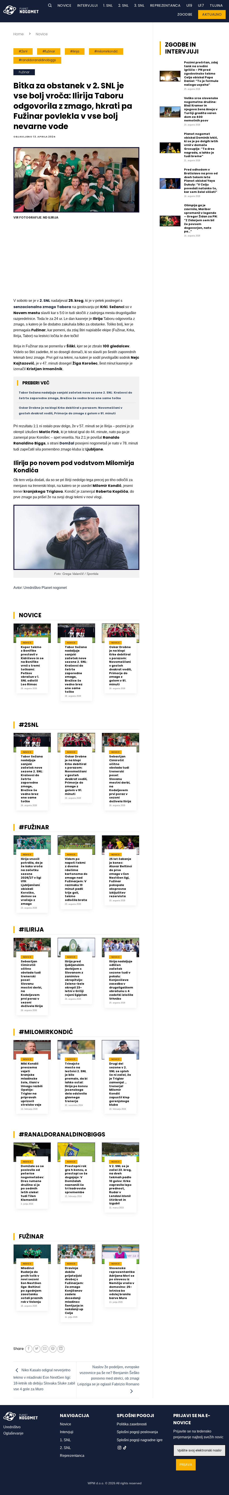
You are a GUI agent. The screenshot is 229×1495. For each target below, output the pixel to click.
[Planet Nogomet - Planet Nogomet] (21, 10)
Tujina (216, 5)
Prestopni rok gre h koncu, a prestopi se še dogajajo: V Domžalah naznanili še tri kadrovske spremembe (76, 1179)
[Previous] (8, 665)
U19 (189, 5)
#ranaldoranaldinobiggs (37, 60)
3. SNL (139, 5)
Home (18, 34)
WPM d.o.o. (96, 1483)
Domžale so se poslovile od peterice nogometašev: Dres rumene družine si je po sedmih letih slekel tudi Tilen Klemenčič (32, 1183)
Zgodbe (185, 14)
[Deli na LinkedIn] (61, 1349)
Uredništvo (12, 1427)
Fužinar (24, 72)
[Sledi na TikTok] (125, 1448)
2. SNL (123, 5)
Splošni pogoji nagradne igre (140, 1440)
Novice (64, 5)
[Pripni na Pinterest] (53, 1349)
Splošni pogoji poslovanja (137, 1432)
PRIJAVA (186, 1465)
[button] (50, 5)
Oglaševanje (13, 1433)
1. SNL (107, 5)
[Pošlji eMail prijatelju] (45, 1349)
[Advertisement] (76, 259)
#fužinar (48, 51)
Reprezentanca (165, 5)
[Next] (145, 665)
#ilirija (74, 51)
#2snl (23, 51)
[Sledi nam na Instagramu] (119, 1448)
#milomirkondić (106, 51)
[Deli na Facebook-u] (28, 1349)
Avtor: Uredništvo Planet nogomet (40, 588)
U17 (201, 5)
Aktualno (212, 14)
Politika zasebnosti (132, 1424)
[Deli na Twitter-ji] (36, 1349)
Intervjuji (87, 5)
